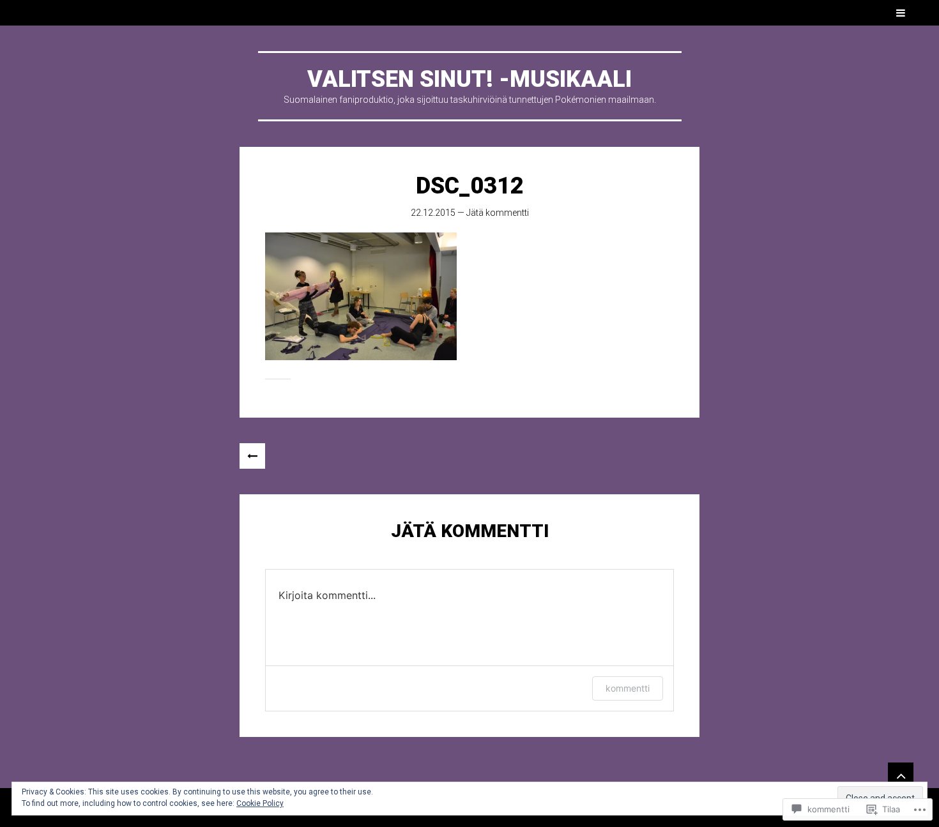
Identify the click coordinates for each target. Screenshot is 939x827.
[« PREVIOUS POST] (252, 456)
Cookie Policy (260, 803)
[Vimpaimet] (900, 775)
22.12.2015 (433, 213)
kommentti (628, 688)
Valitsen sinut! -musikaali (469, 79)
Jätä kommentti (497, 213)
